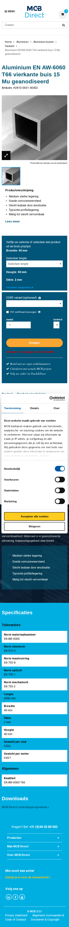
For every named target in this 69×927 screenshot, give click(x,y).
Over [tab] (57, 408)
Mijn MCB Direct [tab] (17, 846)
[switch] (60, 479)
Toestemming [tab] (12, 408)
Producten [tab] (14, 837)
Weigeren (34, 526)
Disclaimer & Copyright (45, 919)
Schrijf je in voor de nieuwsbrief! (27, 877)
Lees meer (12, 221)
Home (8, 41)
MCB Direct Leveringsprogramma (24, 807)
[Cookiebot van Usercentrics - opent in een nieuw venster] (49, 398)
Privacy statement (16, 915)
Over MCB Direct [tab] (18, 855)
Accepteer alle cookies (34, 516)
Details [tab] (34, 408)
